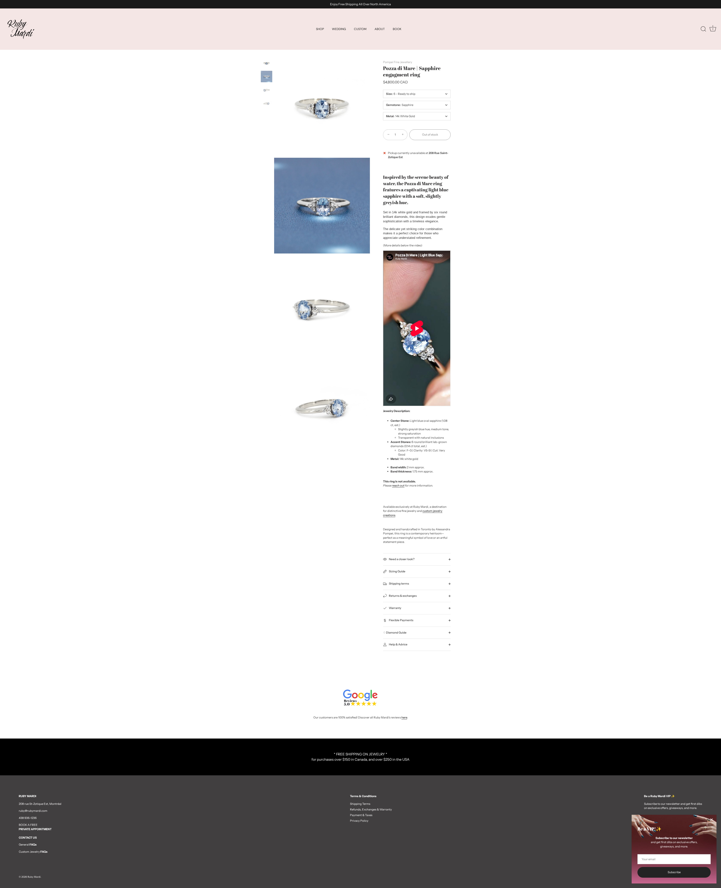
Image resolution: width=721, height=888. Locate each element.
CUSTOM (360, 29)
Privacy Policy (359, 820)
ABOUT (380, 29)
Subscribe (674, 872)
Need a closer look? (401, 559)
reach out (398, 485)
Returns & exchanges (402, 596)
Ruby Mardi (34, 876)
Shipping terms (398, 583)
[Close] (711, 820)
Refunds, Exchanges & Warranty (371, 809)
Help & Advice (397, 644)
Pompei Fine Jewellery (397, 62)
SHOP (320, 29)
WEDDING (339, 29)
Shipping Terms (360, 804)
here (404, 717)
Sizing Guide (396, 571)
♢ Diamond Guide (395, 632)
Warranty (394, 608)
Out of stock (430, 134)
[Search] (703, 29)
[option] (266, 63)
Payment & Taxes (361, 815)
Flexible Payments (400, 620)
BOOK (397, 29)
